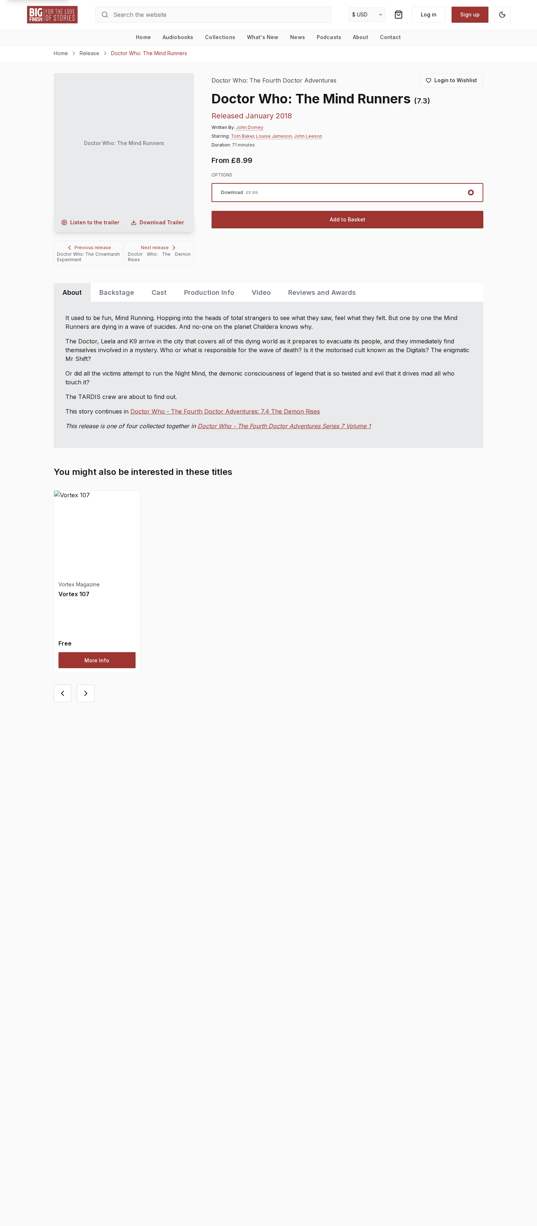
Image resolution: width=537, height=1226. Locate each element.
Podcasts (329, 37)
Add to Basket (347, 219)
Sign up (470, 14)
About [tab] (72, 292)
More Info (96, 660)
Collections (220, 37)
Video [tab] (261, 292)
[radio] (347, 192)
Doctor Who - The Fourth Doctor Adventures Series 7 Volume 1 (284, 426)
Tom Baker (242, 136)
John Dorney (249, 127)
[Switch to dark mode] (502, 15)
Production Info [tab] (209, 292)
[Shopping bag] (398, 14)
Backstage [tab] (116, 292)
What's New (262, 37)
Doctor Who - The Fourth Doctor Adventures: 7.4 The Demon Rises (225, 411)
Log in (429, 14)
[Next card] (86, 693)
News (297, 37)
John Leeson (308, 136)
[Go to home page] (52, 14)
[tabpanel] (268, 375)
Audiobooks (178, 37)
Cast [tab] (159, 292)
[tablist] (268, 292)
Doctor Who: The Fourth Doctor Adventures (274, 80)
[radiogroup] (347, 192)
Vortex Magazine (79, 584)
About (360, 37)
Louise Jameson (274, 136)
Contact (390, 37)
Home (143, 37)
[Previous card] (62, 693)
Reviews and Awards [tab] (322, 292)
